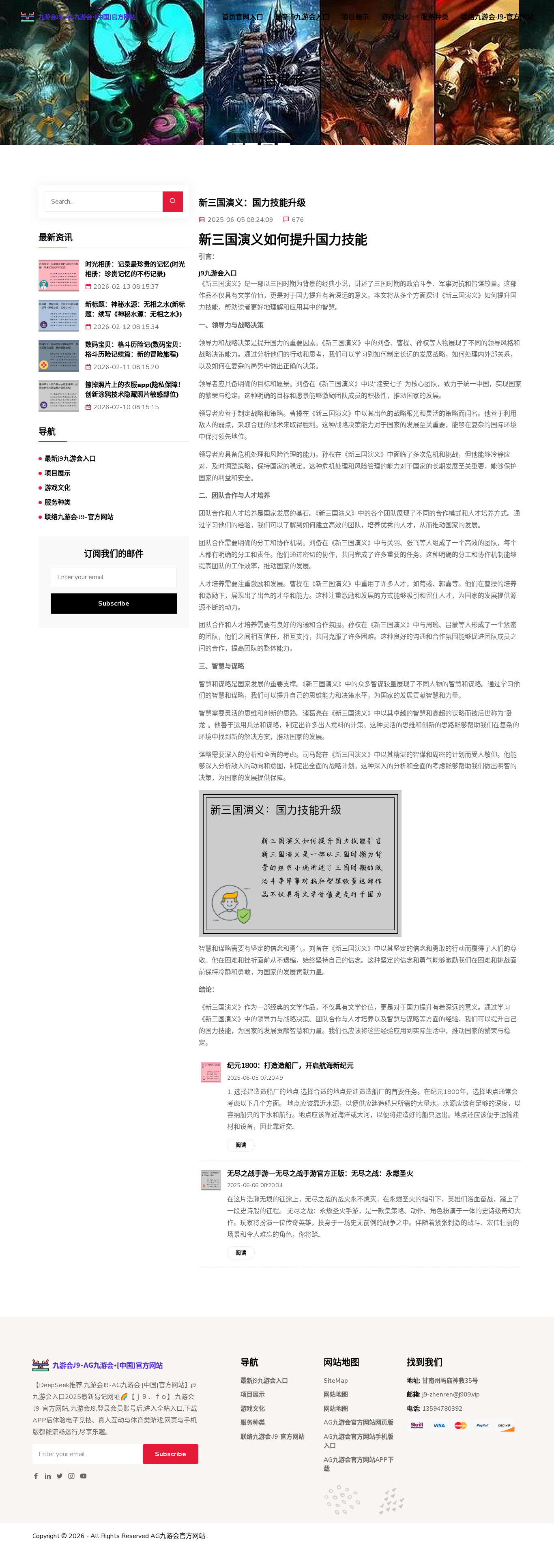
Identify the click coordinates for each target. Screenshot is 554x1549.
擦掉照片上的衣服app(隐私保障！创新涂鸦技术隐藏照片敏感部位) (134, 389)
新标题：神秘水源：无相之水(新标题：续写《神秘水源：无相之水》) (135, 309)
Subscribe (113, 603)
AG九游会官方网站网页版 (358, 1422)
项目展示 (355, 17)
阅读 (241, 1145)
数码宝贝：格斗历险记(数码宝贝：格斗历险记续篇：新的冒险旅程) (135, 349)
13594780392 (442, 1409)
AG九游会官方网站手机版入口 (358, 1441)
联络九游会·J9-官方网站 (497, 17)
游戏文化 (395, 17)
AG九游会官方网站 (177, 1536)
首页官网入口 (242, 17)
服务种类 (435, 17)
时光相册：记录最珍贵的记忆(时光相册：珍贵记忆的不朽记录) (135, 269)
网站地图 (336, 1394)
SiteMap (336, 1381)
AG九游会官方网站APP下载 (359, 1464)
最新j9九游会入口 (302, 17)
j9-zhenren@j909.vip (451, 1394)
